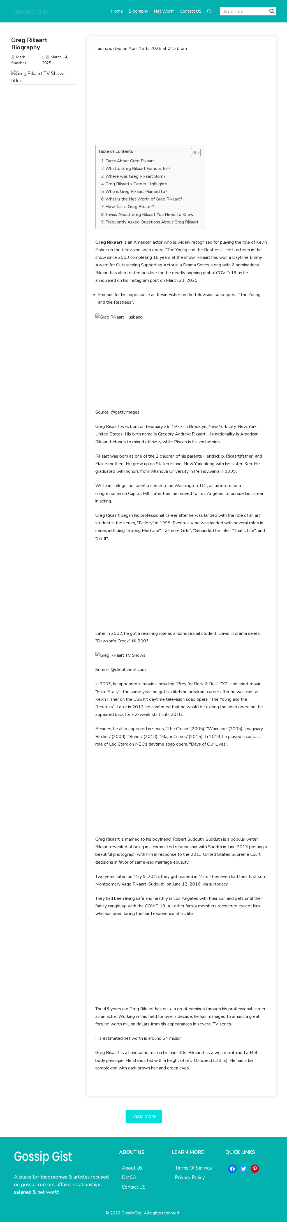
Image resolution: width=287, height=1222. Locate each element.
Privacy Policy (190, 1177)
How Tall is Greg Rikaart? (129, 206)
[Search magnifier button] (272, 11)
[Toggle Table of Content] (193, 152)
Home (117, 11)
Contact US (191, 11)
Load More (143, 1116)
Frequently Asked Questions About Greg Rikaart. (152, 222)
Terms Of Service (193, 1168)
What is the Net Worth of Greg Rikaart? (143, 199)
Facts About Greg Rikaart (129, 161)
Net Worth (164, 11)
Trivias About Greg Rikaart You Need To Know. (149, 214)
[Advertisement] (181, 98)
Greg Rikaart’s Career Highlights (136, 184)
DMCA (129, 1177)
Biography (138, 11)
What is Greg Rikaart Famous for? (137, 168)
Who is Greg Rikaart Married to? (136, 191)
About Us (132, 1168)
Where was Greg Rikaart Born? (135, 176)
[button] (209, 11)
